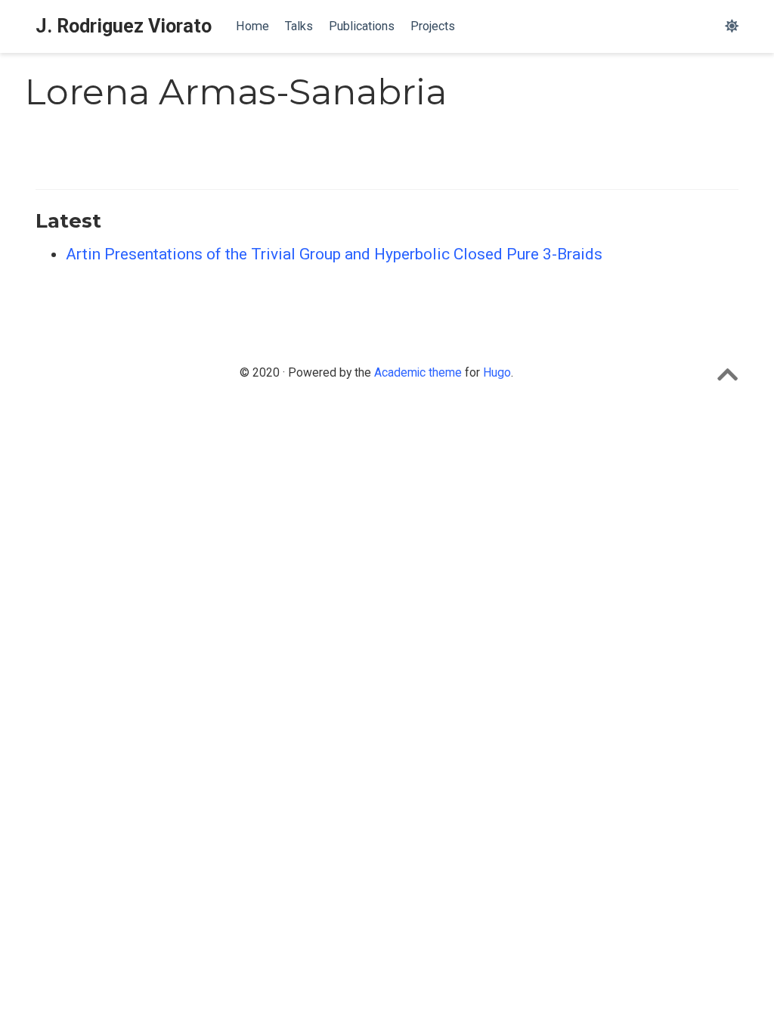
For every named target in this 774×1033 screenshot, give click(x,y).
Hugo (497, 372)
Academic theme (418, 372)
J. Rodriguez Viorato (124, 26)
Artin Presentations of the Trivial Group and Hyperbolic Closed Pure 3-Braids (334, 254)
